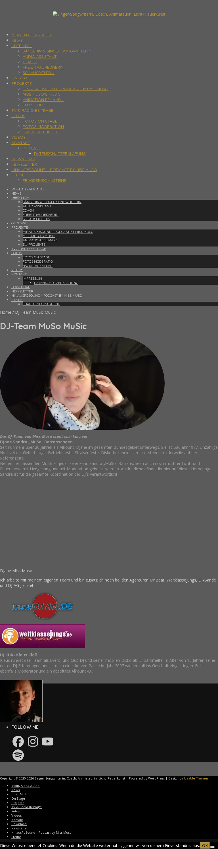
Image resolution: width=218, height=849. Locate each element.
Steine (17, 175)
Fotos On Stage (40, 121)
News (17, 40)
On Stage (21, 78)
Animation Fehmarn (43, 99)
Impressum (34, 148)
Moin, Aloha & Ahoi (31, 34)
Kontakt (20, 142)
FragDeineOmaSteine (44, 180)
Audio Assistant (40, 56)
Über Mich (21, 45)
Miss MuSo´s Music (41, 94)
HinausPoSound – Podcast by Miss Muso (65, 88)
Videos (18, 137)
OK (205, 845)
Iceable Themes (196, 778)
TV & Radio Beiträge (32, 110)
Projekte (21, 83)
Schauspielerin (38, 72)
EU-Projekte (36, 105)
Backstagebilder (40, 131)
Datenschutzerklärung (60, 153)
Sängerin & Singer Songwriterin (57, 51)
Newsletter (24, 164)
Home (5, 312)
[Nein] (212, 847)
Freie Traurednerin (43, 67)
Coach (30, 61)
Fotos (18, 115)
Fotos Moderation (43, 126)
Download (23, 158)
